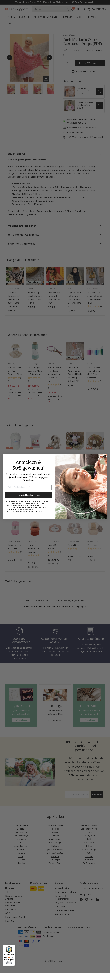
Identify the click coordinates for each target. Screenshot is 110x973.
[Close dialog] (105, 456)
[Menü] (13, 946)
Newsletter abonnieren (28, 495)
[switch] (9, 962)
